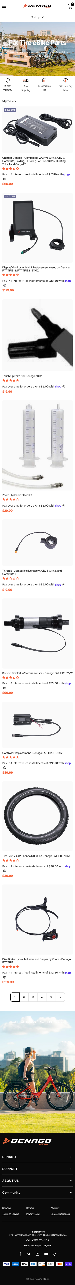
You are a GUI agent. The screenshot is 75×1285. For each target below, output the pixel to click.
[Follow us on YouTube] (46, 1254)
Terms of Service (10, 1213)
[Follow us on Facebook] (20, 1254)
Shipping (6, 1208)
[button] (10, 168)
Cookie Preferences (60, 1213)
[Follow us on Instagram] (37, 1254)
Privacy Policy (33, 1213)
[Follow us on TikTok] (55, 1254)
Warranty (55, 1208)
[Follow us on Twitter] (29, 1254)
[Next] (60, 996)
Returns (30, 1208)
